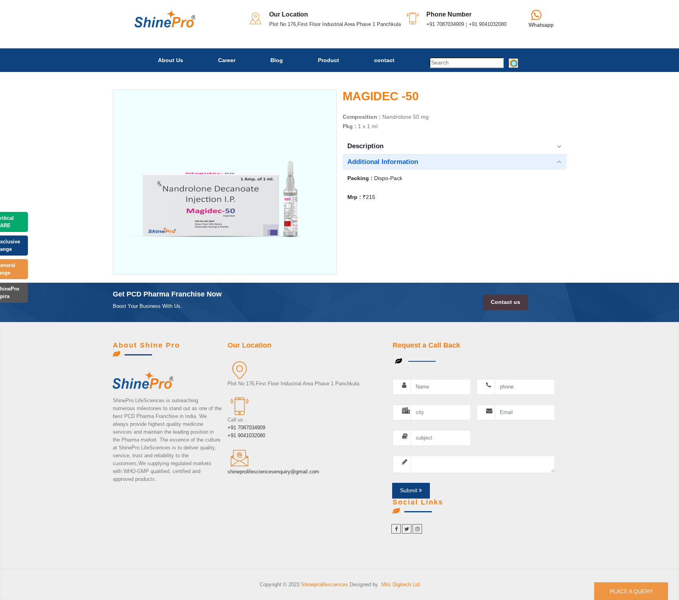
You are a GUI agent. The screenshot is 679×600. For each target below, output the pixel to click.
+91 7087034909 (445, 24)
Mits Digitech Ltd (400, 584)
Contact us (505, 302)
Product (328, 60)
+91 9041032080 (487, 24)
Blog (276, 60)
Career (226, 60)
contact (384, 60)
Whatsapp (541, 25)
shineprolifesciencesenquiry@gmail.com (273, 472)
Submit (409, 490)
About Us (170, 60)
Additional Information (382, 162)
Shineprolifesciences (325, 584)
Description (365, 146)
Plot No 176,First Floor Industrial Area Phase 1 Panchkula (335, 24)
